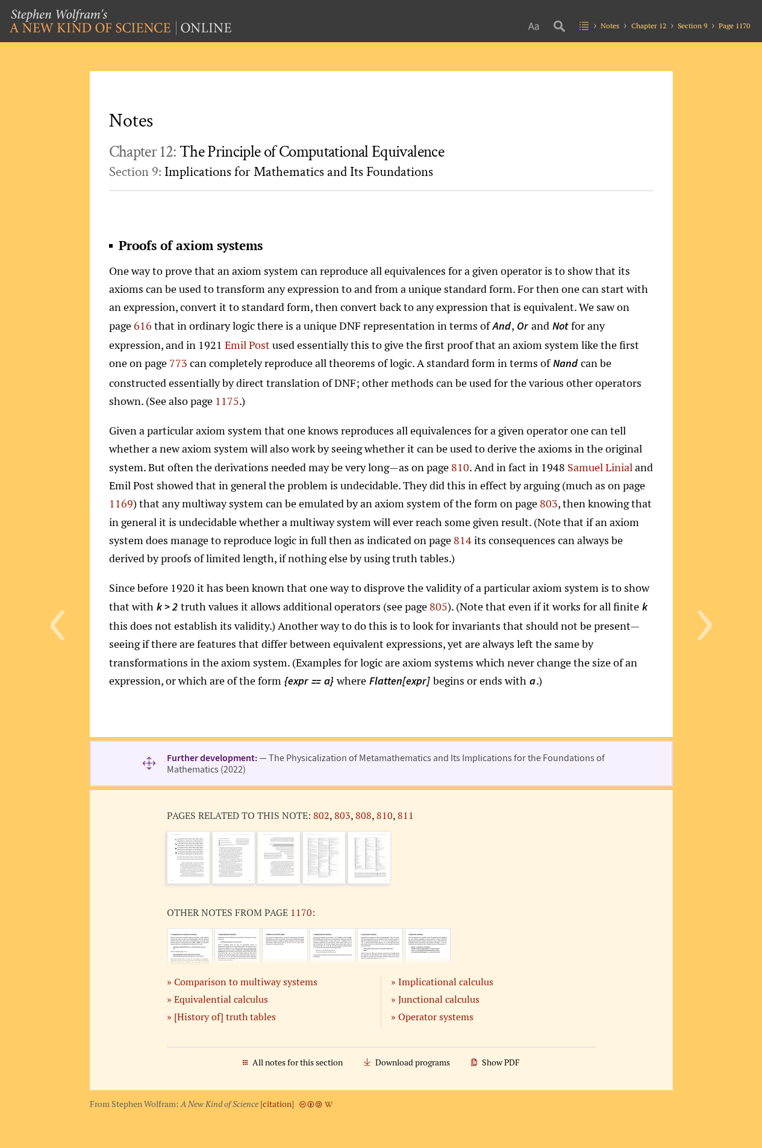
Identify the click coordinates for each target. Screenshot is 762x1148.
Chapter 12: (276, 152)
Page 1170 (734, 25)
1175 (227, 401)
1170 (301, 912)
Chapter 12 (648, 25)
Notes (610, 25)
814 (463, 540)
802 (321, 815)
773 (178, 363)
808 (363, 815)
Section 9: (271, 172)
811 (406, 815)
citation (277, 1104)
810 (460, 467)
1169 (121, 503)
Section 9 (692, 25)
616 (143, 325)
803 (549, 503)
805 (438, 606)
